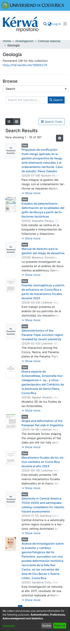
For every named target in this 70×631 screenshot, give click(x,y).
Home (7, 41)
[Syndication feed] (59, 138)
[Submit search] (45, 24)
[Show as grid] (16, 121)
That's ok (59, 625)
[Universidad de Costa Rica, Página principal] (32, 5)
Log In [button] (56, 24)
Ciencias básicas (49, 41)
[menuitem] (49, 24)
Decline (46, 625)
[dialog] (35, 619)
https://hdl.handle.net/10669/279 (25, 65)
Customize (9, 625)
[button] (31, 193)
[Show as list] (9, 121)
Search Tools (53, 121)
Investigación (24, 41)
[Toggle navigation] (64, 24)
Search (57, 100)
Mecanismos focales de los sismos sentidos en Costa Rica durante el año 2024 (43, 462)
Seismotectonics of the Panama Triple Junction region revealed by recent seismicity (42, 335)
